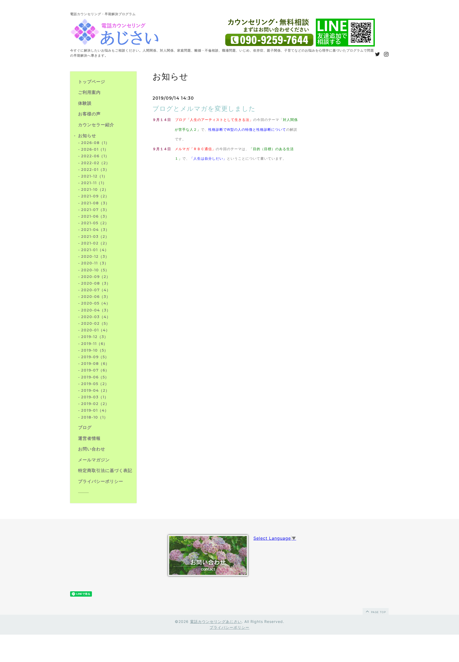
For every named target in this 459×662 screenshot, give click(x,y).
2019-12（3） (94, 336)
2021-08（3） (95, 203)
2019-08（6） (95, 363)
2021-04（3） (95, 229)
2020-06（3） (95, 296)
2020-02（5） (95, 323)
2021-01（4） (95, 249)
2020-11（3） (94, 263)
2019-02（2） (95, 403)
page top (378, 612)
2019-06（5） (95, 377)
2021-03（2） (95, 236)
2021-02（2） (95, 243)
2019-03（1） (94, 397)
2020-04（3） (95, 310)
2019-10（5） (94, 350)
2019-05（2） (95, 383)
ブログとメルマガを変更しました (204, 108)
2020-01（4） (95, 330)
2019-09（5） (95, 357)
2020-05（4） (95, 303)
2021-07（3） (95, 209)
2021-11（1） (94, 182)
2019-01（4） (95, 410)
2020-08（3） (95, 283)
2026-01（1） (94, 149)
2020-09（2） (95, 276)
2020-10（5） (95, 270)
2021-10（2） (94, 189)
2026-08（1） (95, 142)
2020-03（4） (95, 316)
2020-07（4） (95, 290)
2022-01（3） (95, 169)
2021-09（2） (95, 196)
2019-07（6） (95, 370)
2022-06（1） (95, 156)
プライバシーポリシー (229, 627)
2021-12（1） (94, 176)
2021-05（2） (95, 223)
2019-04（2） (95, 390)
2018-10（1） (94, 417)
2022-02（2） (95, 163)
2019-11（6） (94, 343)
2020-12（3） (95, 256)
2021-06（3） (95, 216)
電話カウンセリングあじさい (216, 621)
